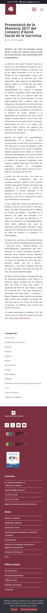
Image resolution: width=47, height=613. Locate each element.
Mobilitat (8, 379)
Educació (8, 351)
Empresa (8, 356)
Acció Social (9, 338)
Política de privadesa (29, 609)
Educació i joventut (12, 518)
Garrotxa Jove (10, 365)
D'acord (14, 609)
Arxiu (7, 557)
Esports (8, 360)
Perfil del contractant (13, 585)
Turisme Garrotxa (12, 392)
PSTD (7, 388)
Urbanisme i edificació (13, 523)
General (20, 40)
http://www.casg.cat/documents (17, 318)
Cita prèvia (9, 589)
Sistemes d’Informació (13, 552)
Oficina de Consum (12, 527)
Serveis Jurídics (10, 540)
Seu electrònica (11, 571)
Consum (8, 347)
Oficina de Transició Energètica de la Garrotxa (23, 383)
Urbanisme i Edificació (13, 397)
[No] (44, 605)
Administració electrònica (15, 342)
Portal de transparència (14, 575)
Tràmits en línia (11, 580)
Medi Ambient (10, 374)
